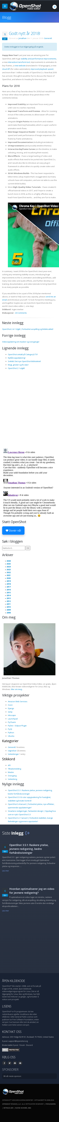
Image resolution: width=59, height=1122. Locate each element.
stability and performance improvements (38, 58)
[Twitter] (9, 1063)
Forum (22, 1045)
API (9, 765)
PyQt (10, 729)
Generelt (48, 38)
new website (20, 65)
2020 (9, 578)
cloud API (6, 69)
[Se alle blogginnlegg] (27, 833)
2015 (9, 592)
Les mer (5, 871)
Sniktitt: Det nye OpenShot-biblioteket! (24, 361)
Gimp (10, 712)
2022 (9, 572)
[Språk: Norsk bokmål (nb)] (54, 7)
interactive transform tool (19, 62)
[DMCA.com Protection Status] (10, 1050)
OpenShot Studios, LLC (11, 1104)
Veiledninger (13, 754)
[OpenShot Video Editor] (25, 6)
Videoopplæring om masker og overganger (20, 341)
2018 (9, 584)
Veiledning (12, 779)
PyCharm (12, 722)
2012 (9, 601)
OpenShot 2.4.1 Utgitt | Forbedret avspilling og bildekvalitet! (27, 329)
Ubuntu (11, 736)
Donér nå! (14, 530)
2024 (9, 566)
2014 (9, 595)
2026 (9, 561)
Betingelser (8, 1108)
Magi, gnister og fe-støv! (18, 364)
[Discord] (15, 1063)
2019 (9, 581)
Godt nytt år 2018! (24, 33)
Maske (11, 772)
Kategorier (10, 741)
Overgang (12, 775)
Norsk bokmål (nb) (23, 1108)
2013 (9, 598)
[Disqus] (29, 409)
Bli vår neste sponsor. (13, 1076)
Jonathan (22, 38)
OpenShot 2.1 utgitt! (16, 368)
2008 (9, 612)
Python (11, 732)
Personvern (51, 1104)
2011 (9, 604)
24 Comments (21, 313)
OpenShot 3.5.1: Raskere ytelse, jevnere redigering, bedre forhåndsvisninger (29, 848)
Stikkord (8, 759)
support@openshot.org (18, 1041)
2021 (9, 575)
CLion (10, 705)
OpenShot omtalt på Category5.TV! (23, 354)
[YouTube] (20, 1063)
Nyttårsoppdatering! (16, 358)
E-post (15, 1045)
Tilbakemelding (14, 768)
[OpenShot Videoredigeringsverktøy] (13, 1091)
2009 (9, 609)
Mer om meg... (17, 689)
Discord (29, 1045)
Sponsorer (10, 1069)
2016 (9, 589)
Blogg (6, 17)
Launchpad (13, 718)
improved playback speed (42, 69)
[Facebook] (4, 1063)
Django (11, 708)
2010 (9, 607)
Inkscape (12, 715)
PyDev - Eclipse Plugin (17, 725)
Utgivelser (12, 750)
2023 (9, 569)
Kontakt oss (11, 1032)
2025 (9, 563)
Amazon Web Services (17, 701)
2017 (9, 586)
